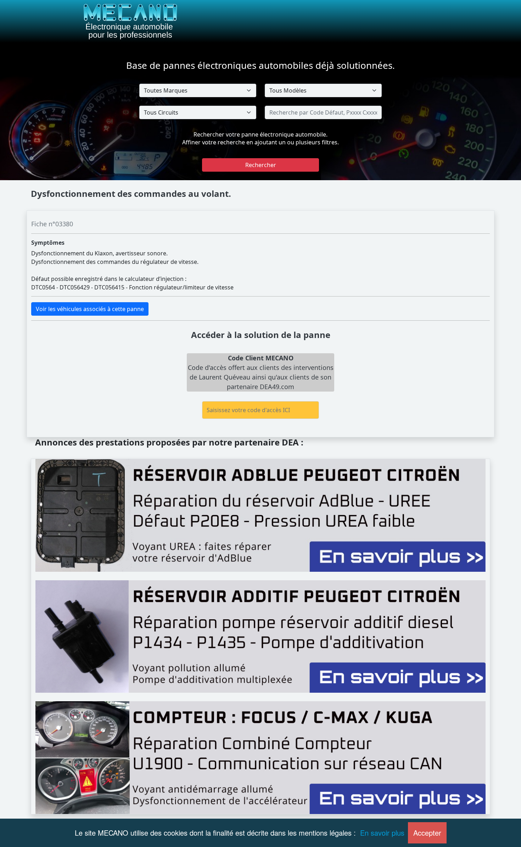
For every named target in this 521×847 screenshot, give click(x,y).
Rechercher (260, 165)
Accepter (427, 832)
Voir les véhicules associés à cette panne (90, 309)
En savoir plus (382, 832)
